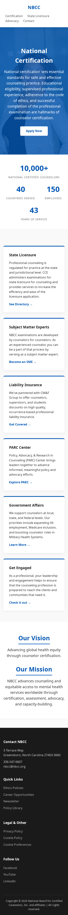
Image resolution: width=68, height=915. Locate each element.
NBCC (34, 7)
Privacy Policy (13, 831)
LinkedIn (9, 881)
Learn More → (19, 545)
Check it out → (20, 602)
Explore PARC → (20, 482)
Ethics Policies (13, 788)
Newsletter (11, 801)
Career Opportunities (18, 795)
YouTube (9, 874)
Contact (28, 21)
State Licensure (38, 16)
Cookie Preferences (17, 845)
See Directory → (21, 304)
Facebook (10, 868)
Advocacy (12, 21)
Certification (14, 16)
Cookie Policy (12, 838)
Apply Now (34, 131)
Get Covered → (20, 424)
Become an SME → (22, 362)
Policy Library (12, 808)
